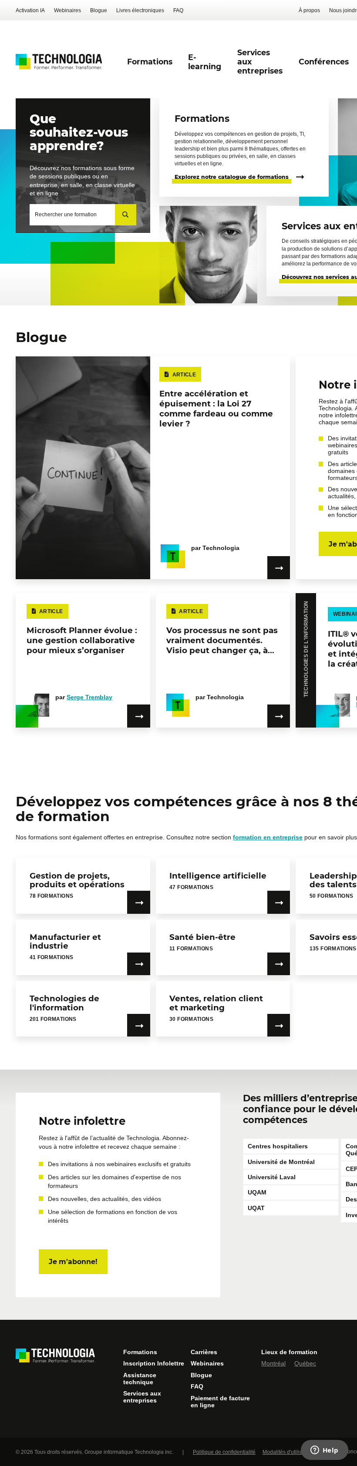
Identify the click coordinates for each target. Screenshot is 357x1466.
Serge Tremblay (89, 697)
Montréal (273, 1363)
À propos (309, 10)
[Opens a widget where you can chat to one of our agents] (324, 1451)
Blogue (98, 10)
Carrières (204, 1352)
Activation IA (30, 10)
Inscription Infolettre (153, 1363)
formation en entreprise (268, 837)
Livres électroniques (140, 10)
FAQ (178, 10)
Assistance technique (139, 1378)
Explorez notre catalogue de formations (232, 177)
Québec (305, 1363)
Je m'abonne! (73, 1262)
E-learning (204, 62)
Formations (140, 1352)
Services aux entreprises (142, 1397)
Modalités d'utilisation (288, 1452)
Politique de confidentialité (224, 1452)
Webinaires (67, 10)
